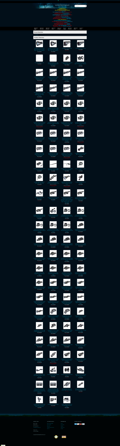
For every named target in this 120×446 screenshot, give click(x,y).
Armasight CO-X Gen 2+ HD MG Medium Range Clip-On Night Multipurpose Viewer (39, 138)
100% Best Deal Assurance (50, 427)
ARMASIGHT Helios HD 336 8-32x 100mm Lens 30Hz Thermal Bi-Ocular (66, 183)
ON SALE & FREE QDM (64, 16)
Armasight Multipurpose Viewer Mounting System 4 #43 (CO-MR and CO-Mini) (53, 230)
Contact (62, 423)
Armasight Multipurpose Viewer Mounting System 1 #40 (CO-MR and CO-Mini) (67, 216)
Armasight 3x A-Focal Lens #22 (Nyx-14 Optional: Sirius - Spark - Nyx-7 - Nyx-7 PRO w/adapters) (39, 49)
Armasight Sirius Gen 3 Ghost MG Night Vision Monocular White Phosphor (80, 375)
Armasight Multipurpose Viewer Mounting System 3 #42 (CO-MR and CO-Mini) (39, 230)
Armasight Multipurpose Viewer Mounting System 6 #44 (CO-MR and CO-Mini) (67, 230)
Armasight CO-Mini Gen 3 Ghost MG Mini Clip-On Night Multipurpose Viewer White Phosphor (39, 123)
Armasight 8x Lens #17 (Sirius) (81, 48)
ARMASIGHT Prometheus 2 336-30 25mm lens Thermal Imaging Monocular (39, 360)
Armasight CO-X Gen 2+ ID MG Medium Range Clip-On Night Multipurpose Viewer (53, 138)
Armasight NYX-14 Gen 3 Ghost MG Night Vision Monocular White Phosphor (53, 316)
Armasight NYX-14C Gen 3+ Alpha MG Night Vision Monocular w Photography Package (53, 331)
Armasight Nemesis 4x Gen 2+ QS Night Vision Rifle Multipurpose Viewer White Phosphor (66, 288)
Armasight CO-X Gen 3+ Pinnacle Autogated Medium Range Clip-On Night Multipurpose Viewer (66, 154)
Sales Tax (48, 428)
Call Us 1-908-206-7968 (62, 7)
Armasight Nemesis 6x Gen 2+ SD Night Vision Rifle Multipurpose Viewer (80, 302)
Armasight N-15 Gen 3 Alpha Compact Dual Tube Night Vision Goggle (39, 273)
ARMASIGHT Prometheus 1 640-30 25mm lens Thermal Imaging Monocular (80, 345)
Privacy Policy (62, 424)
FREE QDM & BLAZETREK (66, 17)
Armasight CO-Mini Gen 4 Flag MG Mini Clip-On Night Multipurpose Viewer (80, 123)
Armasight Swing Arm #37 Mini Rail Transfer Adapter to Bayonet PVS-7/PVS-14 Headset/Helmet (39, 405)
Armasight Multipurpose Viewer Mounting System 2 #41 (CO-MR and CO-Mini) (80, 216)
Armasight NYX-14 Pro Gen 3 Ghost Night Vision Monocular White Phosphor (80, 316)
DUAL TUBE (62, 25)
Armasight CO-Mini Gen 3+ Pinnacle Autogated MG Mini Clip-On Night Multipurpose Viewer (67, 123)
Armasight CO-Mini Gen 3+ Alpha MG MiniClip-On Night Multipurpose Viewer (53, 123)
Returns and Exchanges (50, 423)
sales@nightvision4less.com (37, 427)
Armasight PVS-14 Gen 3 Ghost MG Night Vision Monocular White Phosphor (67, 360)
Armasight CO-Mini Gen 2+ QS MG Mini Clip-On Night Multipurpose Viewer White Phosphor (66, 109)
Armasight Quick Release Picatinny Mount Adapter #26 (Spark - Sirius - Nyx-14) (39, 375)
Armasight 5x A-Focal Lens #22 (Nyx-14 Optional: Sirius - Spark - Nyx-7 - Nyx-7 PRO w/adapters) (53, 49)
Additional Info (62, 427)
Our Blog (62, 4)
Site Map (62, 428)
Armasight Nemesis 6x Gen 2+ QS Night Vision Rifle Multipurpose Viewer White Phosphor (66, 302)
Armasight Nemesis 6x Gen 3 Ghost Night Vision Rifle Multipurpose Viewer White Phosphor (39, 316)
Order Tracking (49, 424)
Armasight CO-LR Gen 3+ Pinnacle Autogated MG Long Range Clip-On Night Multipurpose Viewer (66, 93)
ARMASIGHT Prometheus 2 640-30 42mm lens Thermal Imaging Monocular (53, 360)
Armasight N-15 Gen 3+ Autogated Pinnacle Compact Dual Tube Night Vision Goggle (80, 273)
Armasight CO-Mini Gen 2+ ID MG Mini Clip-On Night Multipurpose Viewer (53, 109)
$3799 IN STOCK (69, 21)
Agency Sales (65, 4)
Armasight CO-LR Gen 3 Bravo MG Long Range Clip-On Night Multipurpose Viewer (80, 78)
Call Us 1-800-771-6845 (62, 6)
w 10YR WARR (68, 26)
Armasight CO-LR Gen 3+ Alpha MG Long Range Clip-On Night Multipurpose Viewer (53, 93)
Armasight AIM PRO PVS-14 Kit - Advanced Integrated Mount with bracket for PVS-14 (53, 63)
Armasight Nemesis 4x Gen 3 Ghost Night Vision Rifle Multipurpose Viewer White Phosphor (39, 302)
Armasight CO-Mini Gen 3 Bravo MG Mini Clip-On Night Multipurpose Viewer (80, 109)
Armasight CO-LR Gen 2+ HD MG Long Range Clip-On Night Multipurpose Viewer (39, 78)
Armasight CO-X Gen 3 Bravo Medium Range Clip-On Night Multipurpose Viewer (39, 154)
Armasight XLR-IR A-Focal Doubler (53, 404)
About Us (58, 4)
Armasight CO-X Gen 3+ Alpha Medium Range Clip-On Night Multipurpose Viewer (53, 154)
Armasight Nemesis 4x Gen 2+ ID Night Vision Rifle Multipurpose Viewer (53, 288)
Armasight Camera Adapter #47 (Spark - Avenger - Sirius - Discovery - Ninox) (81, 63)
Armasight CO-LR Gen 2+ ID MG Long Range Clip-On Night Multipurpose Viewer (53, 78)
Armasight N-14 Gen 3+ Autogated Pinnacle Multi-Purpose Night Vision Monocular (67, 244)
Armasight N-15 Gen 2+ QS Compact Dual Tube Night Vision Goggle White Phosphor (67, 259)
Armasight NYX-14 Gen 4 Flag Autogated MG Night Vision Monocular (67, 316)
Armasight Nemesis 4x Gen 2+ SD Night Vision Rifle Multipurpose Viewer (80, 288)
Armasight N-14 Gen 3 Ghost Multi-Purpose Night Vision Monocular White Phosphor (53, 244)
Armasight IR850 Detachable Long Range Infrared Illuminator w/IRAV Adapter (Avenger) (80, 198)
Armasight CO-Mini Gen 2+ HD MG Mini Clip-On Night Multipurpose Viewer (39, 109)
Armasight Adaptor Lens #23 (39, 62)
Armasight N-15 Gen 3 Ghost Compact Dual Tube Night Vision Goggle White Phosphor (67, 273)
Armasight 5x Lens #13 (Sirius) (67, 48)
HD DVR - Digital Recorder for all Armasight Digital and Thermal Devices (67, 405)
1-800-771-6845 (85, 3)
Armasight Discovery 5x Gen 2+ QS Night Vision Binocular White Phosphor (80, 154)
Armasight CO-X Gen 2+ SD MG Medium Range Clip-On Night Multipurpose (81, 138)
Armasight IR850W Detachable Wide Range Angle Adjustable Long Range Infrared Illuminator (39, 216)
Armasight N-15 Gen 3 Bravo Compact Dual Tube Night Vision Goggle (53, 273)
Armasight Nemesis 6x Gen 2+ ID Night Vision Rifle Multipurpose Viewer (53, 302)
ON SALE (65, 22)
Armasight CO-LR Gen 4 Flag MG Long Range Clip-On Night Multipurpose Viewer (80, 93)
